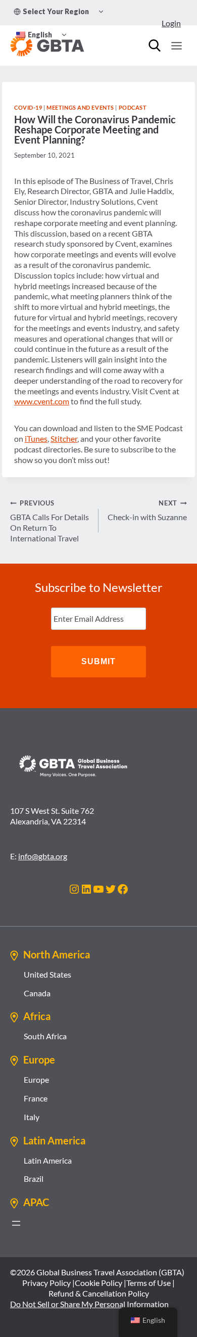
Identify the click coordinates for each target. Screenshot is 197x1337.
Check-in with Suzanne (147, 510)
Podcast (133, 107)
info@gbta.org (42, 856)
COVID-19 (28, 107)
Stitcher (64, 438)
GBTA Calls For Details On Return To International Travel (49, 520)
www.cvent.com (41, 401)
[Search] (155, 45)
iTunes (36, 438)
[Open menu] (176, 45)
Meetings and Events (80, 107)
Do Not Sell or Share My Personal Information (89, 1304)
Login (171, 23)
